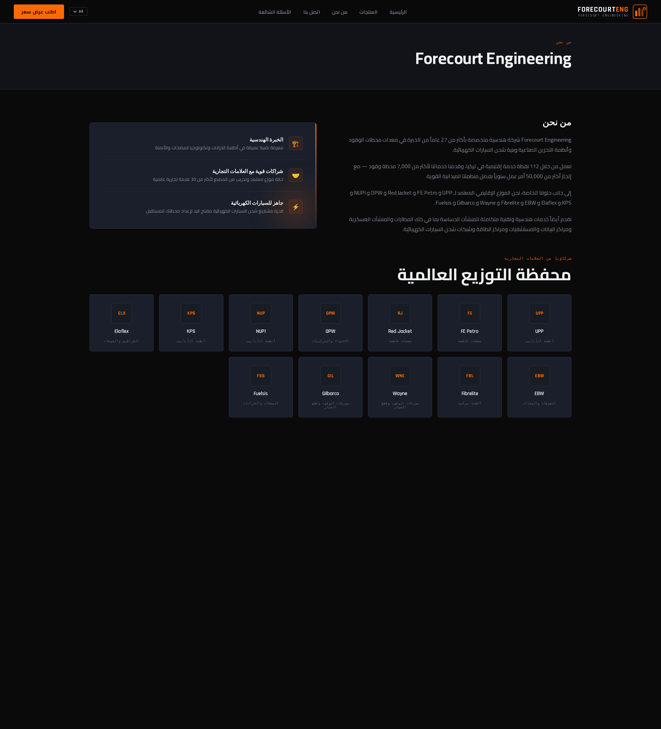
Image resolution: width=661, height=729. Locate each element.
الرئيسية (398, 12)
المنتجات (368, 12)
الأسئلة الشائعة (275, 12)
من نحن (339, 12)
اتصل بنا (311, 12)
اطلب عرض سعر (38, 11)
